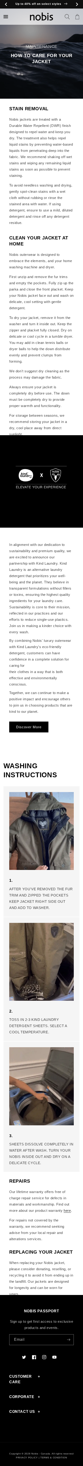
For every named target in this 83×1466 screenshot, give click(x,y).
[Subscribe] (68, 1339)
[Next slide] (77, 4)
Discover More (29, 727)
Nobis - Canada (40, 1453)
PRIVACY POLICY (27, 1457)
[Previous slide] (6, 4)
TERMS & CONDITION (53, 1457)
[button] (67, 17)
